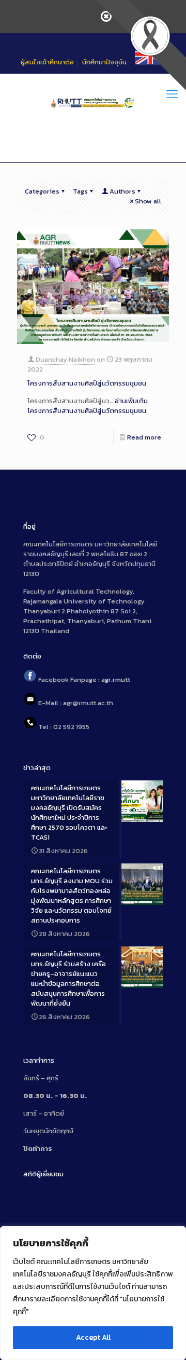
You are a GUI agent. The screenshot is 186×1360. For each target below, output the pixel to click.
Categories (42, 191)
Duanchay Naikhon (65, 359)
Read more (144, 437)
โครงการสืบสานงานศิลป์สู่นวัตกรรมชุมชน (86, 383)
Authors (122, 191)
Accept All (93, 1337)
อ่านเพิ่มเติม (87, 406)
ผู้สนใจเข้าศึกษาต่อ (47, 62)
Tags (80, 191)
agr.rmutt (115, 679)
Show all (148, 201)
